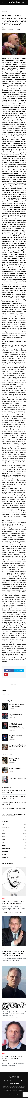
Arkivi (4, 1081)
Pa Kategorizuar (6, 848)
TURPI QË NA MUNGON (16, 769)
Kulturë (3, 839)
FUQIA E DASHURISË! (15, 715)
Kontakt (16, 1081)
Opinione (4, 11)
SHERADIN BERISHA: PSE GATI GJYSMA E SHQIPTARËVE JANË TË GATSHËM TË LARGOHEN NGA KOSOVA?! (14, 1006)
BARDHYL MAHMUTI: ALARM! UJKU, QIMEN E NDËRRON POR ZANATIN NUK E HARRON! (13, 954)
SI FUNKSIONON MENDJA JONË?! (16, 736)
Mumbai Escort (5, 802)
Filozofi (3, 830)
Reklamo (22, 1081)
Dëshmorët (4, 824)
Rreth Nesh (10, 1081)
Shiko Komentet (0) (14, 684)
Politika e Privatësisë (14, 1083)
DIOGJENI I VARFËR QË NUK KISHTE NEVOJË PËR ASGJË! (17, 745)
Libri (3, 842)
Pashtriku (14, 2)
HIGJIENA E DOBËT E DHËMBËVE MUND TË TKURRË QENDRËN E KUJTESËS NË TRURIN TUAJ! (17, 725)
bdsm (3, 814)
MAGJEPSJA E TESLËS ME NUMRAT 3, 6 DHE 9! (16, 705)
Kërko (25, 694)
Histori (3, 833)
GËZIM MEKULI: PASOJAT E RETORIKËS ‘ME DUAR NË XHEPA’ (12, 1059)
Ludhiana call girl (6, 796)
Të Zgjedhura (5, 857)
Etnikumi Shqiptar (6, 827)
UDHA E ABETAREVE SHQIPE (17, 778)
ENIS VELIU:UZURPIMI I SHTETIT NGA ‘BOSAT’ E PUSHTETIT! (14, 903)
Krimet (3, 836)
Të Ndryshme (5, 854)
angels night (4, 790)
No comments (19, 29)
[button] (2, 2)
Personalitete (5, 851)
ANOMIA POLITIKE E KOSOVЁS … (15, 759)
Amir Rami (17, 1094)
